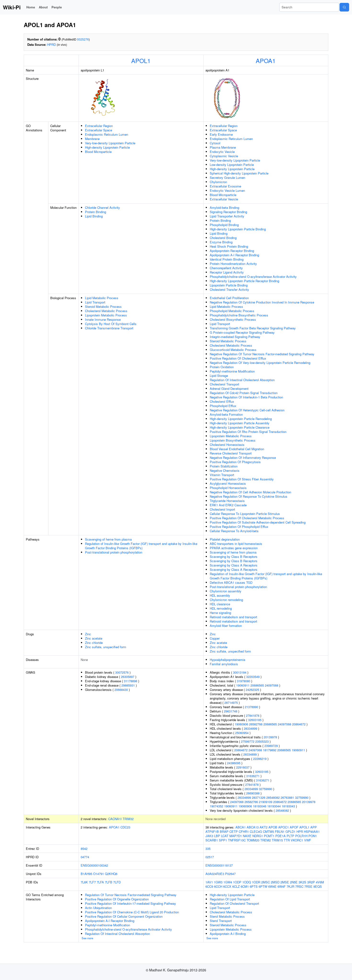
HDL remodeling (221, 608)
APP (313, 827)
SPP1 (223, 840)
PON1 (312, 836)
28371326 (258, 797)
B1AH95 (86, 873)
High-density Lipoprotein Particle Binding (238, 229)
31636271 (253, 776)
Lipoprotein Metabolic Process (106, 315)
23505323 (262, 741)
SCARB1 (211, 840)
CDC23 (125, 827)
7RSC (299, 886)
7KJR (290, 886)
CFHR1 (244, 831)
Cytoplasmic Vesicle (224, 156)
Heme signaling (220, 612)
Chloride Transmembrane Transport (109, 328)
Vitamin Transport (222, 474)
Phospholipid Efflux (223, 405)
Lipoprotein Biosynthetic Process (232, 440)
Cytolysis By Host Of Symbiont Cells (110, 323)
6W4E (272, 886)
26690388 (253, 793)
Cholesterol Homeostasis (227, 444)
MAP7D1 (235, 836)
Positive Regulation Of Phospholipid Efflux (239, 526)
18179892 (269, 750)
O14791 (98, 873)
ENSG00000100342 (94, 865)
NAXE (247, 836)
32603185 (254, 720)
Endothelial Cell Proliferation (229, 298)
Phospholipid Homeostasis (228, 487)
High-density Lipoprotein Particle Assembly (239, 423)
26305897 (127, 676)
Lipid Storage (219, 375)
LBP (217, 836)
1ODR (256, 882)
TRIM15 (277, 840)
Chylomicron (218, 182)
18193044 (274, 806)
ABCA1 (240, 827)
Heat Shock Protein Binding (229, 246)
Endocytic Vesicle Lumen (227, 190)
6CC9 (209, 886)
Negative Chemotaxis (224, 470)
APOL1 (141, 60)
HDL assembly (220, 595)
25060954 (242, 732)
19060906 (241, 724)
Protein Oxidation (222, 367)
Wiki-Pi (12, 7)
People (56, 7)
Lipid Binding (94, 216)
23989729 (271, 745)
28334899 (250, 728)
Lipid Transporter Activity (227, 216)
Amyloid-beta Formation (226, 414)
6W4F (282, 886)
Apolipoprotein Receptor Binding (232, 250)
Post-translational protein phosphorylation (113, 552)
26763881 (287, 797)
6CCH (218, 886)
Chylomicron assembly (225, 591)
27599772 (247, 741)
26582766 (255, 724)
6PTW (263, 886)
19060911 (243, 685)
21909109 (265, 801)
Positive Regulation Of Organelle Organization (117, 899)
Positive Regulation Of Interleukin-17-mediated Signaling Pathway (130, 903)
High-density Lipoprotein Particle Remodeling (241, 418)
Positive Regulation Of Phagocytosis (235, 462)
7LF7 (92, 882)
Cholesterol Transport (224, 384)
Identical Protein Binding (227, 259)
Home (30, 7)
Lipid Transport (95, 302)
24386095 (233, 763)
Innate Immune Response (103, 319)
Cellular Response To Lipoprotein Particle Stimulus (245, 513)
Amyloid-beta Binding (224, 207)
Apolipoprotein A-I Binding (228, 933)
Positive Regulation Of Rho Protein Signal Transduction (248, 431)
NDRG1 (257, 836)
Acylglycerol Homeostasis (228, 483)
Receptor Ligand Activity (227, 272)
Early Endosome (221, 134)
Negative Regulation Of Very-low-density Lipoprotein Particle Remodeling (260, 362)
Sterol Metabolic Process (227, 916)
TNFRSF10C (237, 840)
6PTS (254, 886)
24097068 (271, 685)
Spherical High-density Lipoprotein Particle (239, 173)
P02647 (230, 873)
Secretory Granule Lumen (227, 177)
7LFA (100, 882)
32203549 (253, 676)
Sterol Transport (221, 920)
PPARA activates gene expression (234, 548)
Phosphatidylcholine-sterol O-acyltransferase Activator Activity (253, 276)
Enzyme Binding (221, 242)
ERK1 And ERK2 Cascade (228, 505)
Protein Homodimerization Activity (233, 263)
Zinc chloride (94, 642)
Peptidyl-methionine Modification (232, 371)
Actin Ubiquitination (98, 907)
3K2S (302, 882)
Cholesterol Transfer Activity (229, 289)
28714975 (231, 702)
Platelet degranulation (225, 539)
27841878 (252, 715)
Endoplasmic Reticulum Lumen (106, 134)
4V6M (320, 882)
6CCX (227, 886)
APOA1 (266, 60)
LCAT (224, 836)
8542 (84, 848)
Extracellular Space (98, 130)
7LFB (108, 882)
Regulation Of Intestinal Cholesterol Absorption (242, 380)
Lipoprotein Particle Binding (229, 285)
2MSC (265, 882)
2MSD (275, 882)
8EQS (317, 886)
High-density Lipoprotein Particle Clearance (239, 427)
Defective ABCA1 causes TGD (231, 582)
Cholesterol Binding (223, 237)
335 (207, 848)
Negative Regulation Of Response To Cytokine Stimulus (248, 496)
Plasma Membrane (223, 147)
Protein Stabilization (224, 466)
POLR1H (301, 836)
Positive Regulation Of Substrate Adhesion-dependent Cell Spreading (258, 522)
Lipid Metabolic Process (101, 298)
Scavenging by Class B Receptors (233, 556)
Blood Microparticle (98, 151)
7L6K (84, 882)
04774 (85, 857)
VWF (307, 840)
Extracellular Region (99, 125)
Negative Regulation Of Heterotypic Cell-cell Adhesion (247, 410)
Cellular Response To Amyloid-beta (234, 531)
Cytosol (215, 143)
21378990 (251, 707)
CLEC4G (256, 831)
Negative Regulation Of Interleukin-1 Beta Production (246, 397)
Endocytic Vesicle (222, 151)
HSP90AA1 (312, 831)
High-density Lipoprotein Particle (107, 147)
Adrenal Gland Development (229, 388)
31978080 (243, 681)
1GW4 (227, 882)
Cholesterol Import (222, 509)
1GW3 (218, 882)
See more (87, 938)
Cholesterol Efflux (222, 401)
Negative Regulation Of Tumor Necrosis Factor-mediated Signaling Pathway (262, 354)
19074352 (216, 806)
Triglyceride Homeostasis (227, 500)
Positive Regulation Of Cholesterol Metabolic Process (247, 518)
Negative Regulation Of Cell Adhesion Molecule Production (250, 492)
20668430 (121, 689)
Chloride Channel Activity (102, 207)
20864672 (299, 724)
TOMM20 (253, 840)
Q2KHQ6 (111, 873)
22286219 (260, 758)
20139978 (270, 737)
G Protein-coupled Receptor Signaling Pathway (242, 332)
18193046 (259, 806)
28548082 (273, 797)
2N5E (294, 882)
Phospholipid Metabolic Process (232, 311)
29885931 (128, 685)
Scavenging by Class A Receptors (233, 565)
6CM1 (245, 886)
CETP (233, 831)
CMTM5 (268, 831)
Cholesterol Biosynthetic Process (233, 319)
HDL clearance (220, 604)
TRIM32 (128, 819)
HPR (299, 831)
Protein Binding (95, 212)
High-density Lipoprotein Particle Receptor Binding (244, 281)
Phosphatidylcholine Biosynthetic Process (239, 315)
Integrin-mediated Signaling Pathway (235, 336)
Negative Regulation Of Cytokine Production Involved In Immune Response (262, 302)
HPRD (51, 44)
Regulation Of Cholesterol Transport (234, 903)
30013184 (239, 672)
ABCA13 (253, 827)
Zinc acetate (93, 638)
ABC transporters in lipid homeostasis (236, 543)
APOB (272, 827)
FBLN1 (279, 831)
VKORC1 (297, 840)
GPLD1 (290, 831)
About (43, 7)
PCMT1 (269, 836)
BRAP (224, 831)
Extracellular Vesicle (224, 199)
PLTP (290, 836)
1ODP (237, 882)
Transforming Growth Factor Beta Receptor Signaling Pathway (253, 328)
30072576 (122, 672)
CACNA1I (115, 819)
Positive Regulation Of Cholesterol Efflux (238, 358)
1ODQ (246, 882)
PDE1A (280, 836)
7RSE (308, 886)
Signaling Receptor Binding (228, 212)
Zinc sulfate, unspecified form (105, 647)
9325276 (83, 39)
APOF (294, 827)
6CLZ (236, 886)
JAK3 (209, 836)
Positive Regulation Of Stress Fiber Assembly (242, 479)
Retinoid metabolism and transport (233, 617)
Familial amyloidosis (224, 664)
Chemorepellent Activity (226, 268)
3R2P (311, 882)
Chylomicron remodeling (226, 599)
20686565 (257, 685)
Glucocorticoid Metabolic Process (233, 349)
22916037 (243, 767)
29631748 (230, 711)
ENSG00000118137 (219, 865)
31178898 (130, 681)
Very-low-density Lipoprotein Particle (110, 143)
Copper (215, 638)
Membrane (92, 138)
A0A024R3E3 (214, 873)
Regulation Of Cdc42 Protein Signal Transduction (244, 393)
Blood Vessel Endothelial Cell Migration (237, 449)
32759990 (265, 789)
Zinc (88, 634)
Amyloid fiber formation (226, 625)
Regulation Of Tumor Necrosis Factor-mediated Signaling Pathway (130, 894)
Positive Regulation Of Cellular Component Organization (124, 916)
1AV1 (209, 882)
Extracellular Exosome (225, 186)
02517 (209, 857)
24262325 (252, 689)
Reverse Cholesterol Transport (231, 453)
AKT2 (263, 827)
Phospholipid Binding (224, 224)
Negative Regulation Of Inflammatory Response (243, 457)
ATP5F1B (212, 831)
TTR (287, 840)
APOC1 (283, 827)
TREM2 (265, 840)
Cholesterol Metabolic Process (106, 311)
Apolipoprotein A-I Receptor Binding (234, 255)
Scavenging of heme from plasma (108, 539)
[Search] (344, 7)
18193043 (288, 806)
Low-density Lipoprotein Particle (232, 164)
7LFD (117, 882)
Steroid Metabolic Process (103, 306)
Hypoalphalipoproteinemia (227, 659)
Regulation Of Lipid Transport (230, 899)
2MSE (284, 882)
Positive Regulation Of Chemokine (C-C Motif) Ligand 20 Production (132, 912)
